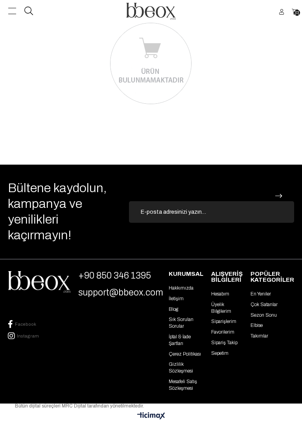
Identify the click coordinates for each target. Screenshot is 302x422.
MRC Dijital (74, 406)
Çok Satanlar (264, 304)
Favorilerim (222, 332)
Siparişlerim (223, 321)
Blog (173, 309)
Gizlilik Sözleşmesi (181, 367)
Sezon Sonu (263, 315)
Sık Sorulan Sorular (181, 323)
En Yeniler (260, 294)
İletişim (176, 298)
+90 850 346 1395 (114, 275)
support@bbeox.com (120, 292)
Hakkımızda (181, 288)
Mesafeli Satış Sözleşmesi (183, 385)
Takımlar (259, 336)
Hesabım (220, 294)
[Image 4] (39, 282)
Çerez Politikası (185, 354)
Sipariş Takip (224, 342)
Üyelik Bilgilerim (221, 308)
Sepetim (219, 353)
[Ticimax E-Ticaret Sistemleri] (151, 416)
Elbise (256, 325)
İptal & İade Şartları (180, 340)
